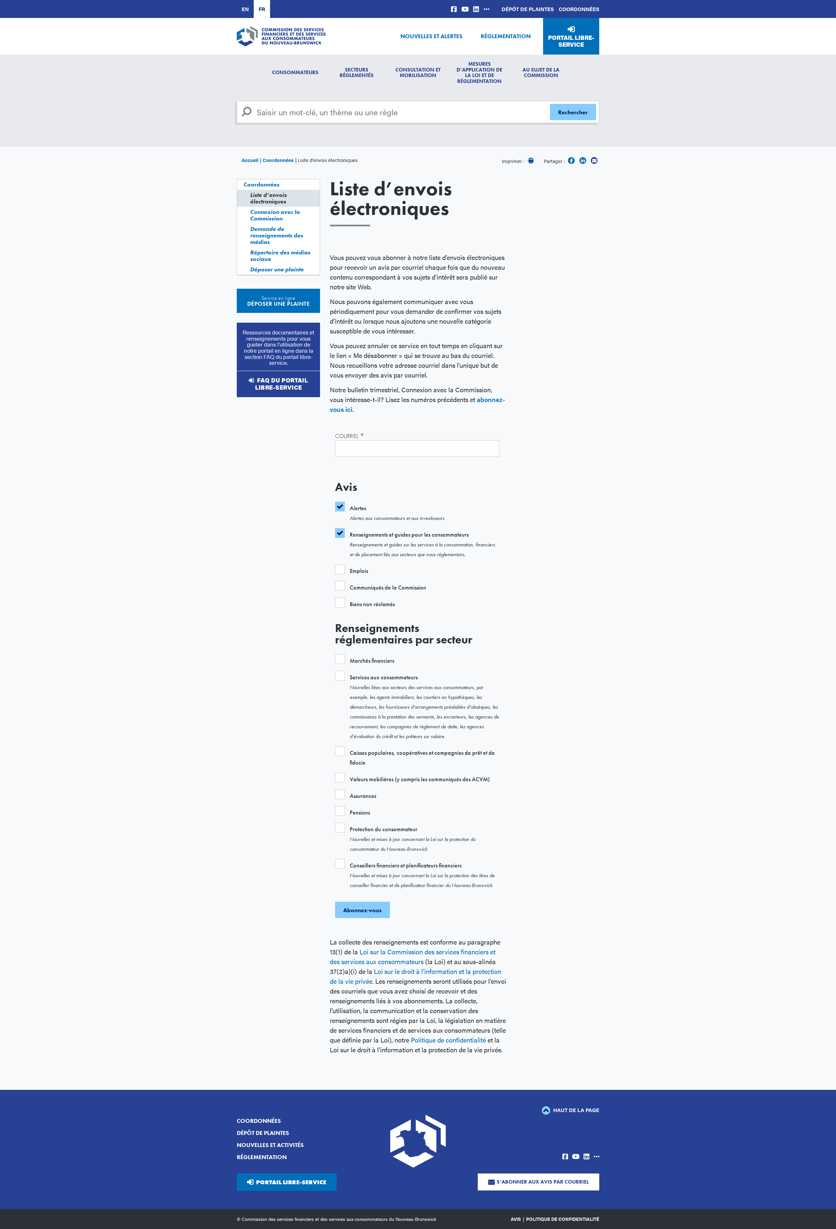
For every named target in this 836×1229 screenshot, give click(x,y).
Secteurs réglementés (357, 72)
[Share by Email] (594, 160)
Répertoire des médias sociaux (280, 256)
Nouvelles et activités (270, 1145)
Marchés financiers (372, 660)
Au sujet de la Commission (540, 72)
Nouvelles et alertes (431, 36)
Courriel (349, 435)
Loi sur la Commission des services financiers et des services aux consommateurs (412, 956)
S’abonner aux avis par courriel (543, 1181)
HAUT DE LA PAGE (575, 1110)
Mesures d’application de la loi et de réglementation (479, 72)
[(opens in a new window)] (454, 9)
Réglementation (506, 36)
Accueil (250, 159)
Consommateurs (295, 72)
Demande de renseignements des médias (276, 235)
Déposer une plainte (277, 269)
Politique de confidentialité (448, 1039)
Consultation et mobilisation (418, 72)
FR (262, 9)
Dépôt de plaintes (528, 9)
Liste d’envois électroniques (268, 198)
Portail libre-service (571, 41)
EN (245, 9)
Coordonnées (579, 9)
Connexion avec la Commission (275, 215)
